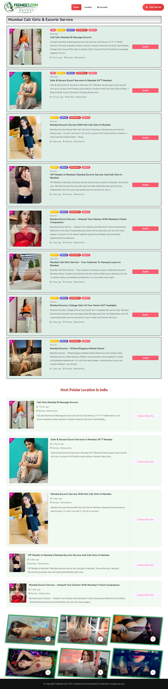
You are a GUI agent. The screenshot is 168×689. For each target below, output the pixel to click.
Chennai (120, 671)
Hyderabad (70, 671)
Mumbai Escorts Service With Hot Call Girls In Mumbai (80, 124)
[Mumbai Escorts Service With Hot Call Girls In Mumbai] (25, 137)
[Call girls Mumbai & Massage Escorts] (25, 47)
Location (88, 7)
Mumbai (69, 57)
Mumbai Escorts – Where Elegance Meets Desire (77, 348)
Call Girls (54, 77)
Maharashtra (79, 57)
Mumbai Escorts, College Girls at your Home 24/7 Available (83, 305)
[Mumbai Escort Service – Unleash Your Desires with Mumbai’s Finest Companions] (25, 229)
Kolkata (120, 637)
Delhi (66, 637)
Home (76, 7)
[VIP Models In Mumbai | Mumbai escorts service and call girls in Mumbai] (25, 185)
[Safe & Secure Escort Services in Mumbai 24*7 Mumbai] (25, 90)
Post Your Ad (155, 7)
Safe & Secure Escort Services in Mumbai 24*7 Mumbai (81, 80)
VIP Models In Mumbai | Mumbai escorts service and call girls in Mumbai (68, 555)
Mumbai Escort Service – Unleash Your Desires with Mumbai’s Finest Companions (88, 221)
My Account (102, 7)
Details (145, 47)
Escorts (53, 121)
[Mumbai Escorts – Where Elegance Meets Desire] (25, 358)
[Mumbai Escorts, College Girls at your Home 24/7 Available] (25, 315)
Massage (54, 34)
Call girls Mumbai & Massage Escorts (70, 37)
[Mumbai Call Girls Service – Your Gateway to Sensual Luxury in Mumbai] (25, 272)
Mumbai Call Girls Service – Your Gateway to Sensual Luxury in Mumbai (85, 264)
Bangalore (16, 671)
